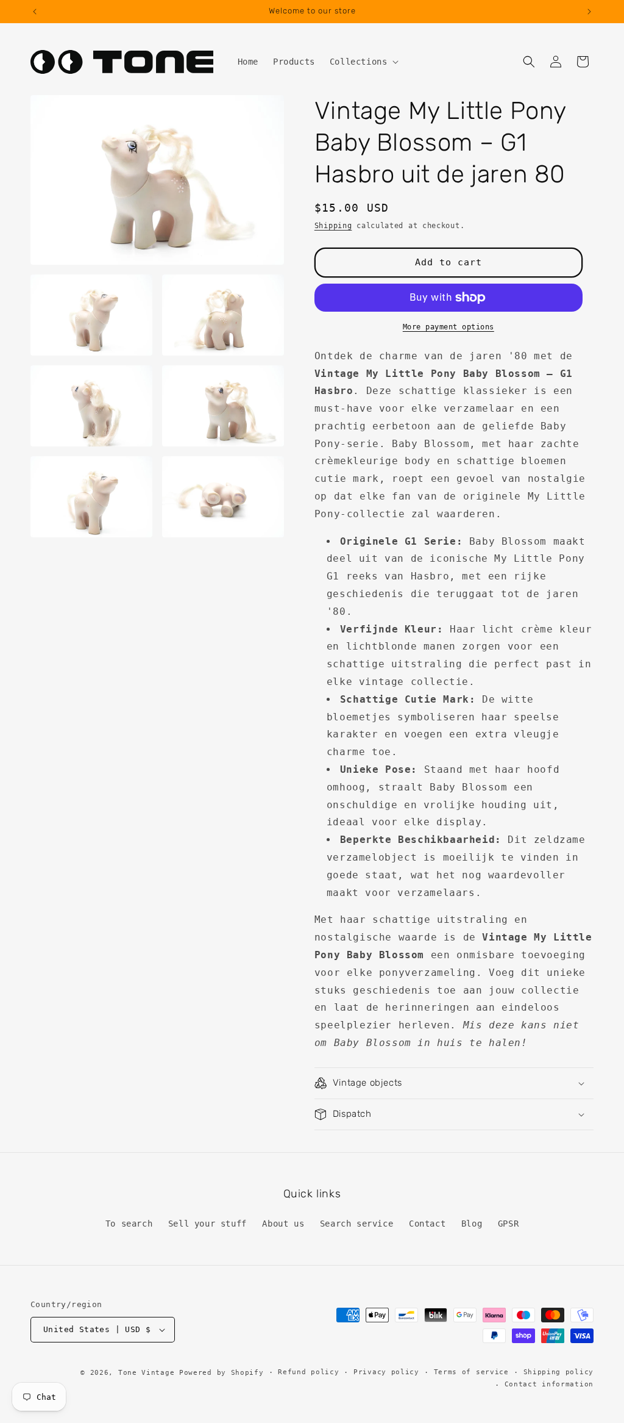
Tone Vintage (146, 1373)
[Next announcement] (589, 11)
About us (283, 1223)
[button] (363, 61)
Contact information (549, 1384)
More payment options (448, 327)
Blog (471, 1223)
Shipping (333, 225)
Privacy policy (386, 1372)
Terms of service (471, 1372)
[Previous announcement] (34, 11)
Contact (427, 1223)
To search (128, 1223)
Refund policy (308, 1372)
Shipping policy (558, 1372)
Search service (356, 1223)
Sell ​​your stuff (207, 1223)
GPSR (508, 1223)
